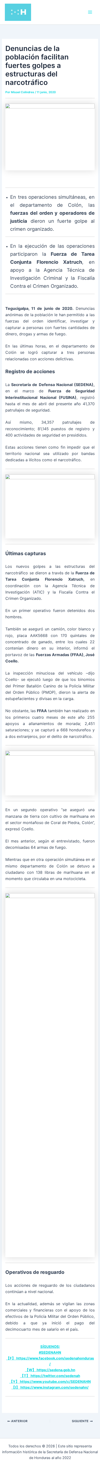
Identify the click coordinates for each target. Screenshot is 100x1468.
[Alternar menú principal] (90, 12)
